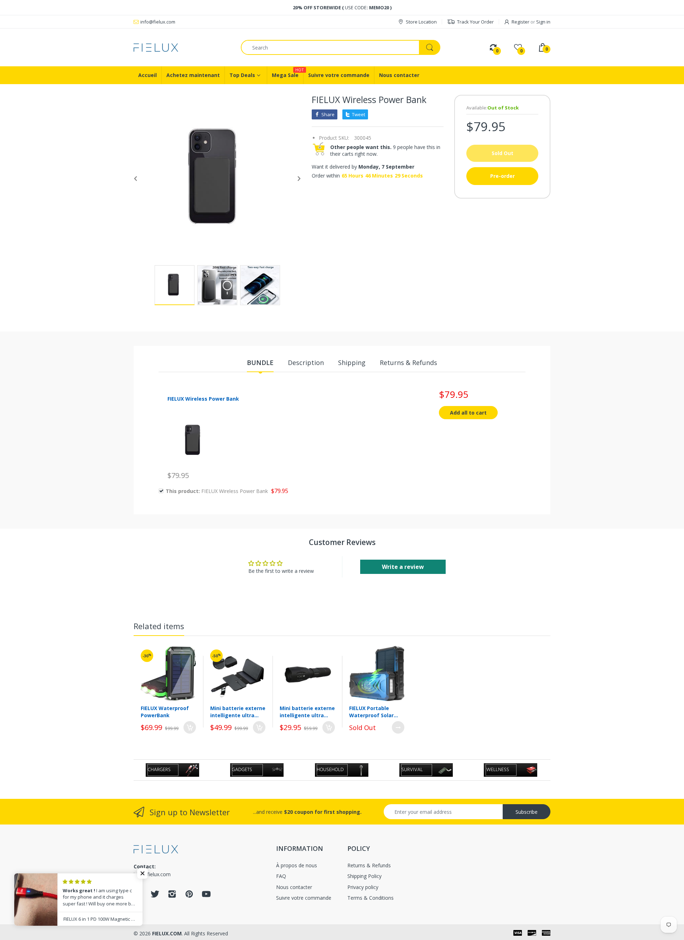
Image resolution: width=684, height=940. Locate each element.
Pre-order (502, 176)
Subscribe (526, 811)
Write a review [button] (403, 567)
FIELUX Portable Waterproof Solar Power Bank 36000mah (371, 712)
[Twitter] (155, 896)
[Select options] (398, 727)
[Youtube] (206, 896)
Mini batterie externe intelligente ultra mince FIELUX (237, 712)
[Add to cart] (189, 727)
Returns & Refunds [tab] (408, 362)
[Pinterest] (189, 896)
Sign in (543, 22)
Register (520, 22)
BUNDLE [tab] (260, 362)
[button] (142, 873)
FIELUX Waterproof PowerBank (165, 712)
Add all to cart (468, 412)
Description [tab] (306, 362)
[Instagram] (172, 896)
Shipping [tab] (352, 362)
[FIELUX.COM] (182, 47)
